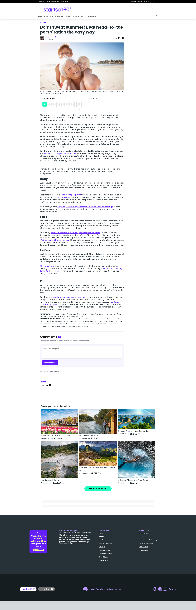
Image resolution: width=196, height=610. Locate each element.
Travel (83, 16)
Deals (48, 1)
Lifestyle (61, 16)
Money (69, 16)
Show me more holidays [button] (98, 488)
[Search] (156, 16)
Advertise (92, 16)
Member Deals (104, 550)
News (46, 16)
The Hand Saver (47, 266)
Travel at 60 (55, 1)
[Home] (58, 9)
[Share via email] (119, 38)
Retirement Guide (105, 554)
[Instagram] (154, 1)
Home (40, 16)
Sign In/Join (41, 1)
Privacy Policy (144, 550)
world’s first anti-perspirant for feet (60, 153)
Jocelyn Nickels (51, 37)
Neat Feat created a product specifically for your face (75, 232)
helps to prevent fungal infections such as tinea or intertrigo (85, 206)
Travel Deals (103, 557)
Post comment (50, 363)
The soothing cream (62, 197)
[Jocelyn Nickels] (42, 38)
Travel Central (64, 1)
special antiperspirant (71, 195)
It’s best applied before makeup (55, 240)
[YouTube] (157, 1)
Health (53, 16)
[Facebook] (151, 1)
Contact (142, 536)
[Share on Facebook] (122, 38)
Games (76, 16)
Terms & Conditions (146, 543)
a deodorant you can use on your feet (68, 297)
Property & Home (105, 543)
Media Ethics (143, 547)
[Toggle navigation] (153, 16)
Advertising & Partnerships (148, 540)
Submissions (143, 533)
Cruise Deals (103, 560)
